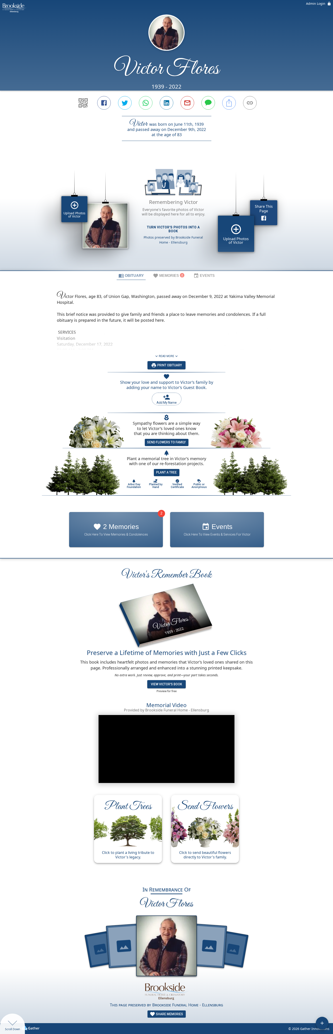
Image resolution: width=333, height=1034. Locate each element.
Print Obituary (169, 365)
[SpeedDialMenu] (322, 1023)
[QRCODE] (83, 103)
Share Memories (169, 1014)
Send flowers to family (166, 442)
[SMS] (208, 103)
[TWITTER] (125, 103)
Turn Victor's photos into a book (173, 229)
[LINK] (250, 103)
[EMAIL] (187, 103)
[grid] (166, 213)
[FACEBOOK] (104, 103)
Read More (166, 356)
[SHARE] (229, 103)
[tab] (131, 275)
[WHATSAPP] (145, 103)
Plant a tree (166, 472)
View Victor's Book (166, 684)
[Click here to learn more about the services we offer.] (166, 991)
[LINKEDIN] (166, 103)
